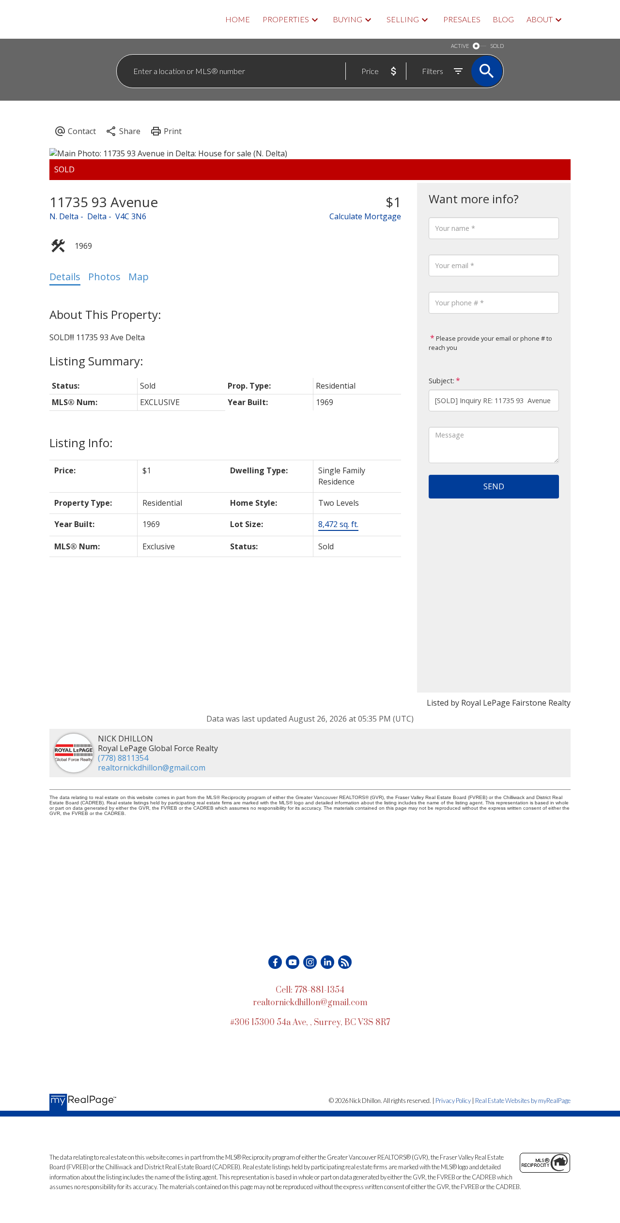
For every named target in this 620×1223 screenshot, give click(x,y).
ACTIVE (460, 46)
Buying (347, 19)
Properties (286, 19)
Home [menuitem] (237, 19)
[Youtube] (292, 962)
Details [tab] (64, 276)
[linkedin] (327, 962)
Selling (403, 19)
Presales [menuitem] (461, 19)
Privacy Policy (453, 1100)
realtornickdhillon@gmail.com (151, 767)
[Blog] (345, 962)
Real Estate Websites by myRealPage (523, 1100)
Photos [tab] (104, 276)
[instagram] (310, 962)
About (540, 19)
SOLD (497, 46)
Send (493, 486)
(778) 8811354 (123, 758)
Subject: (441, 380)
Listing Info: (81, 443)
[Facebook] (275, 962)
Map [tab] (138, 276)
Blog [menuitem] (503, 19)
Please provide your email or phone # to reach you (490, 343)
